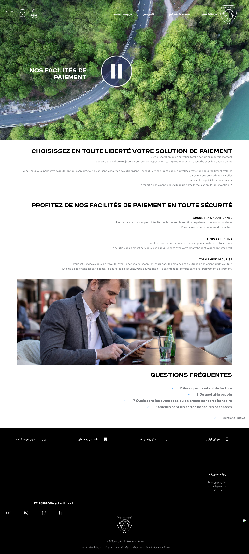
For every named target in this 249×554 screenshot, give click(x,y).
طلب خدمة (220, 490)
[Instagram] (26, 513)
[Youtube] (9, 513)
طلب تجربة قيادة (217, 486)
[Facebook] (61, 513)
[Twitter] (44, 513)
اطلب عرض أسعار (216, 482)
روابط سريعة (217, 474)
